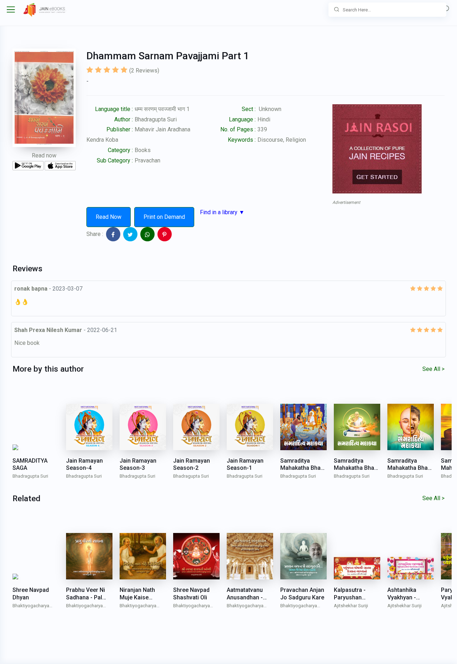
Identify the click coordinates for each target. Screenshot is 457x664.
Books (143, 150)
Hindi (263, 119)
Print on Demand (164, 216)
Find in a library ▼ (222, 212)
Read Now (108, 216)
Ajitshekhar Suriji (351, 605)
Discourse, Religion (281, 139)
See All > (433, 369)
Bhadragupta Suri (156, 119)
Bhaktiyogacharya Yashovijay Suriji (30, 606)
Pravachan (147, 160)
